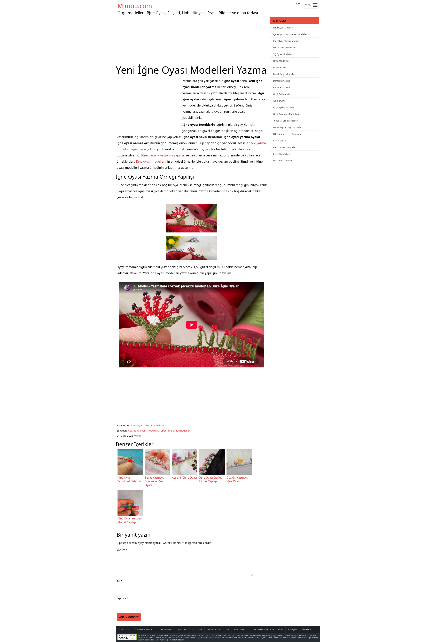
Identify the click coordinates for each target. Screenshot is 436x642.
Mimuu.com (135, 6)
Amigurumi (279, 100)
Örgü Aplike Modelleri (284, 107)
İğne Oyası (124, 629)
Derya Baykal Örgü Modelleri (287, 127)
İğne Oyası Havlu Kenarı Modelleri (290, 34)
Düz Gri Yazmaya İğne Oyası (237, 479)
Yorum (122, 550)
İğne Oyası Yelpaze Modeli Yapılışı (130, 520)
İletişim (292, 629)
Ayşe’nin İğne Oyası (184, 477)
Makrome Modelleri (283, 160)
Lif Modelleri (279, 67)
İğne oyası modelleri (150, 161)
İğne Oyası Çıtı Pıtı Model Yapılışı (210, 479)
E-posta (123, 598)
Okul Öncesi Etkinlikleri (284, 147)
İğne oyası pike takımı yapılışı (162, 155)
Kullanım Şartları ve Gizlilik (267, 629)
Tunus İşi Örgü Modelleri (285, 120)
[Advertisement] (192, 40)
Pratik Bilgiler (279, 140)
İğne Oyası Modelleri (283, 27)
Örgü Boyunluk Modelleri (286, 114)
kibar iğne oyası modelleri (143, 430)
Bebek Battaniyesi (282, 87)
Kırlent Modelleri (281, 153)
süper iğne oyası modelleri (175, 430)
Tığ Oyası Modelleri (282, 54)
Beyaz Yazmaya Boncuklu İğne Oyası (154, 481)
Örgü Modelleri (281, 60)
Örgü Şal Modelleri (282, 94)
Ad (119, 581)
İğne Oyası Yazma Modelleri (147, 425)
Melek (137, 435)
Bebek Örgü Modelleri (284, 74)
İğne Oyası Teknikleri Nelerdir (129, 479)
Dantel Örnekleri (281, 80)
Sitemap (306, 629)
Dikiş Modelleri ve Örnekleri (287, 133)
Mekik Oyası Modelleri (284, 47)
